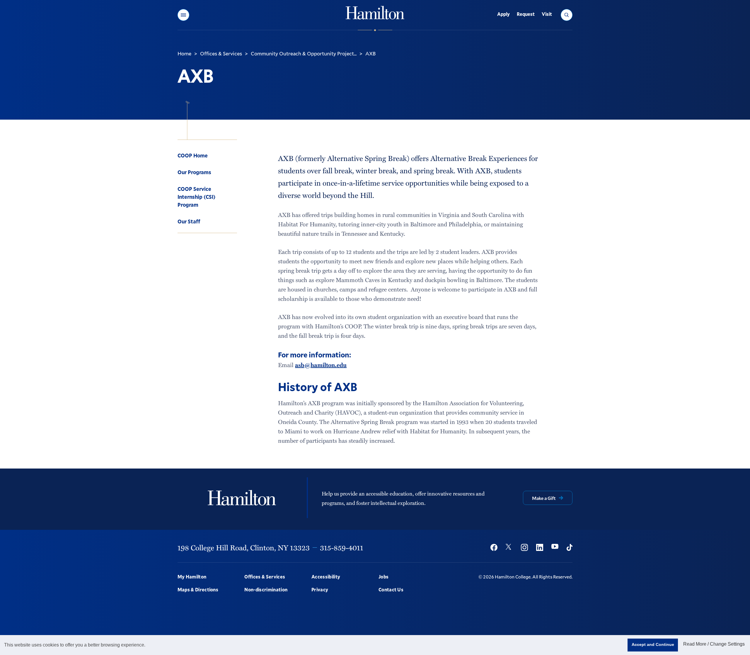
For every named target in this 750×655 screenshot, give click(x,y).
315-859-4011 (341, 547)
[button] (183, 15)
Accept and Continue (653, 644)
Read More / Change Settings (714, 644)
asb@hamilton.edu (321, 364)
